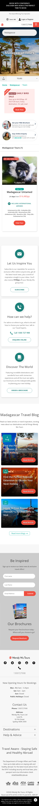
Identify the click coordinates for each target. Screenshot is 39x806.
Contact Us (19, 705)
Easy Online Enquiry (19, 134)
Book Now (19, 110)
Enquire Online (19, 340)
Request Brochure (19, 638)
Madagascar (15, 85)
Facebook (5, 662)
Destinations (11, 729)
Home (4, 85)
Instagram (19, 662)
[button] (36, 24)
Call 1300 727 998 (22, 332)
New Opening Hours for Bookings (19, 682)
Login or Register (27, 19)
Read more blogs (18, 533)
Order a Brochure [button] (19, 390)
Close (35, 800)
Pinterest (33, 662)
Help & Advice (12, 735)
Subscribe (19, 290)
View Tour (19, 223)
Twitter (12, 662)
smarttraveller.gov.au (20, 775)
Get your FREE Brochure (21, 123)
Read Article (28, 460)
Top (3, 79)
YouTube (26, 662)
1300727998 (26, 24)
